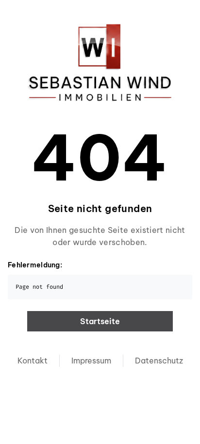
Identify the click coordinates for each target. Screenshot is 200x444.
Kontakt (32, 360)
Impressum (91, 360)
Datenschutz (159, 360)
